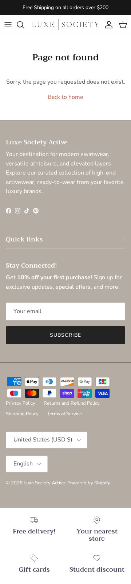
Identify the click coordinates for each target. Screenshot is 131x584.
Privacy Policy (20, 403)
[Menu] (8, 25)
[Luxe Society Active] (65, 24)
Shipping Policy (22, 414)
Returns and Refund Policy (72, 403)
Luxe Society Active (44, 483)
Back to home (65, 97)
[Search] (24, 25)
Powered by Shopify (88, 483)
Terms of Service (64, 414)
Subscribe (65, 335)
